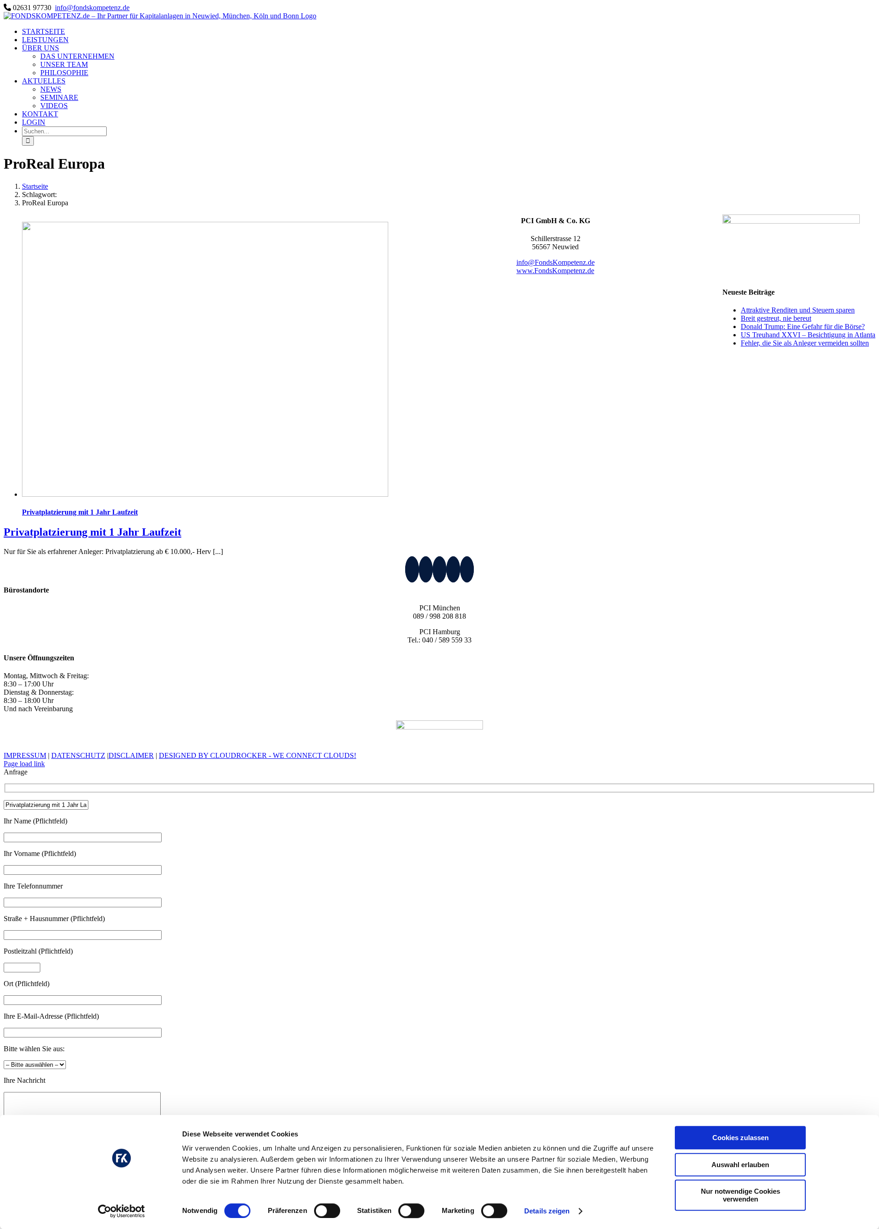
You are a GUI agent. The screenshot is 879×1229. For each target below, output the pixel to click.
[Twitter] (439, 569)
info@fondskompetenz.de (92, 7)
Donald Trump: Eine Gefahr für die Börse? (803, 326)
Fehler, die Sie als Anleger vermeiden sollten (805, 343)
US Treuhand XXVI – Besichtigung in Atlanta (808, 335)
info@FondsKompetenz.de (555, 262)
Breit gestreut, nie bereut (776, 318)
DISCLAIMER (131, 755)
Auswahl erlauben (740, 1165)
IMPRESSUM (25, 755)
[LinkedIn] (412, 569)
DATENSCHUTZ (78, 755)
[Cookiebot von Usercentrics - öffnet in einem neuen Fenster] (121, 1211)
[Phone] (467, 569)
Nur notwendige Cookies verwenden (740, 1195)
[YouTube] (426, 569)
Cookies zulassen (740, 1137)
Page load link (24, 764)
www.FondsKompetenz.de (555, 270)
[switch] (327, 1210)
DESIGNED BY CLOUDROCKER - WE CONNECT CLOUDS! (257, 755)
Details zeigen (547, 1211)
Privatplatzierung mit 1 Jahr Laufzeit (80, 512)
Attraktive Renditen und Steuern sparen (798, 310)
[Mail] (453, 569)
